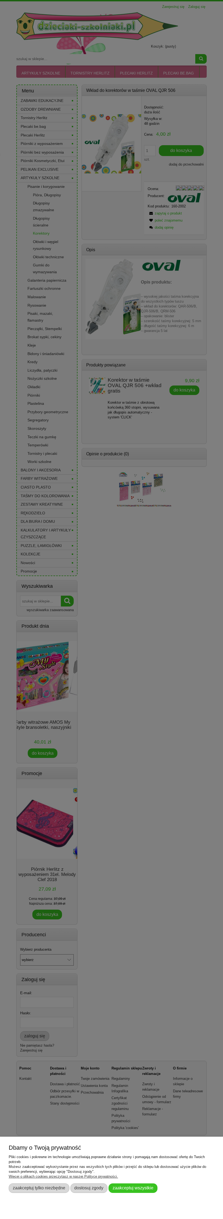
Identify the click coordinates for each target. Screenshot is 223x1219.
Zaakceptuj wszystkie (133, 1187)
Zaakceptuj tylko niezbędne (39, 1187)
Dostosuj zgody (88, 1187)
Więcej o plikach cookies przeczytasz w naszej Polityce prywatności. (63, 1176)
